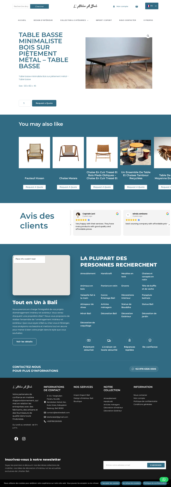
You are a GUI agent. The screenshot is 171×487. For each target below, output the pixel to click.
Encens (125, 286)
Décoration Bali (109, 313)
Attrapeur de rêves (87, 306)
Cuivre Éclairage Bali (108, 296)
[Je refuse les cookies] (168, 483)
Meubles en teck (127, 275)
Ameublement (88, 273)
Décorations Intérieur (127, 296)
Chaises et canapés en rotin (148, 276)
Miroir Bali (85, 313)
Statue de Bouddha (126, 306)
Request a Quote (44, 103)
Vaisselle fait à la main (87, 296)
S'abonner (156, 465)
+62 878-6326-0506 (145, 369)
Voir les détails (24, 341)
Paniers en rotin (109, 286)
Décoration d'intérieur (113, 407)
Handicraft (106, 273)
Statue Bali (147, 304)
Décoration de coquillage (87, 324)
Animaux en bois (86, 287)
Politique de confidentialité (155, 483)
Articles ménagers (106, 306)
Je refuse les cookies (131, 483)
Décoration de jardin (149, 315)
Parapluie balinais (147, 296)
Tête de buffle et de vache (149, 287)
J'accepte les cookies (110, 483)
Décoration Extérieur (127, 315)
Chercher (39, 6)
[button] (148, 36)
